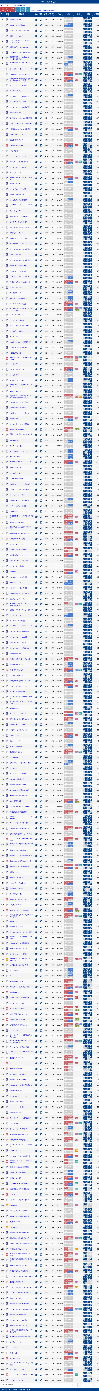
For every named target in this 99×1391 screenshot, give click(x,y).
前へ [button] (75, 1385)
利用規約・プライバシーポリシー (21, 1389)
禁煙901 (22, 9)
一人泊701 (28, 9)
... (88, 1385)
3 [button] (85, 1385)
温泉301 (2, 9)
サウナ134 (18, 9)
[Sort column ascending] (8, 16)
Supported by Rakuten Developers (44, 10)
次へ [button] (96, 1385)
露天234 (12, 9)
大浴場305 (8, 9)
